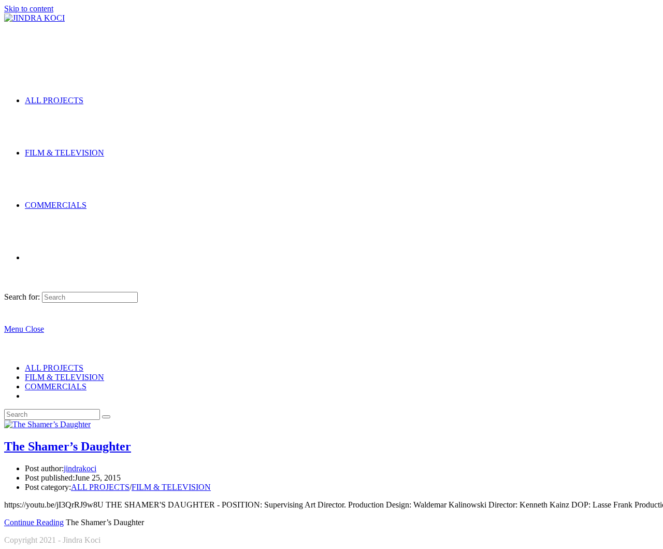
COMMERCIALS (56, 386)
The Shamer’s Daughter (67, 446)
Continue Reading (34, 522)
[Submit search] (106, 416)
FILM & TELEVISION (64, 377)
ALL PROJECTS (54, 367)
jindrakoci (80, 468)
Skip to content (28, 8)
